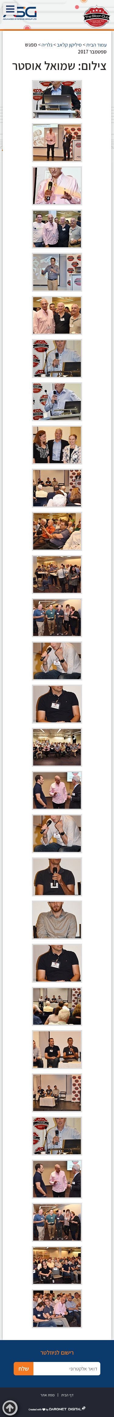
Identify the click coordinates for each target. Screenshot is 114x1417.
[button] (10, 9)
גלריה (47, 44)
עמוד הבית (96, 44)
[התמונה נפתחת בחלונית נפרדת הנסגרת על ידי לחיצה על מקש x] (57, 99)
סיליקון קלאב (69, 44)
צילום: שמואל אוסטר (59, 65)
